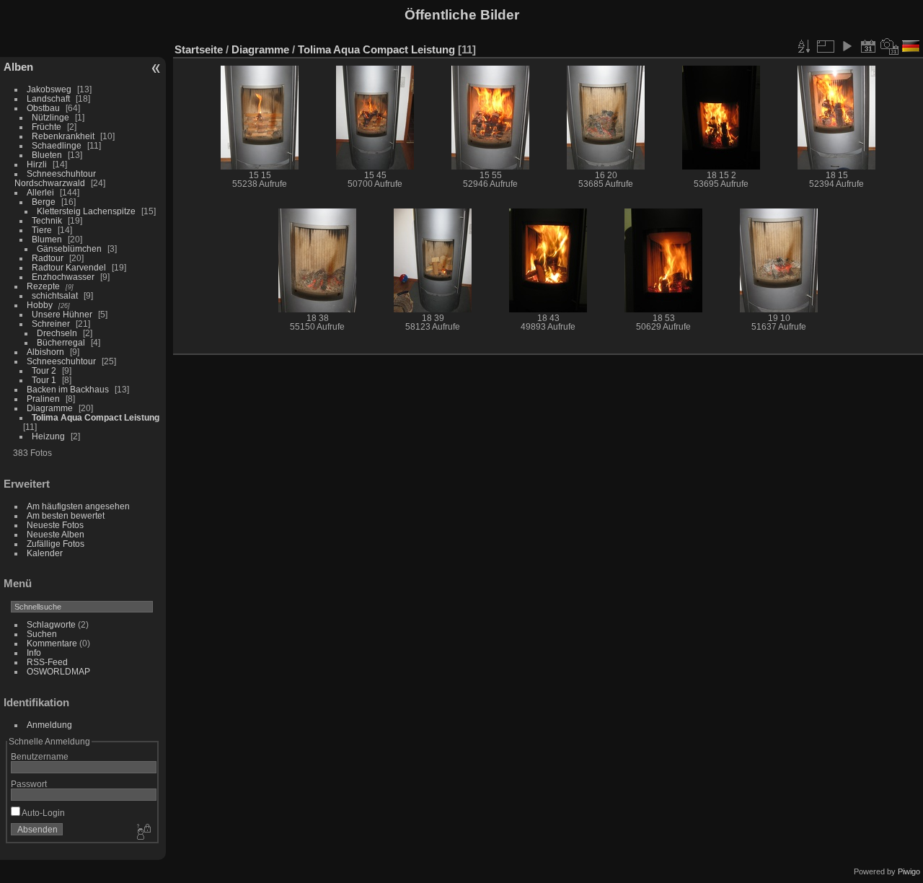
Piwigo (909, 871)
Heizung (48, 436)
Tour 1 (44, 380)
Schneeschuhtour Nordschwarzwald (55, 178)
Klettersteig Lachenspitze (86, 211)
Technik (47, 220)
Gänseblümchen (69, 248)
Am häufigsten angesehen (78, 506)
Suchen (42, 633)
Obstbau (43, 108)
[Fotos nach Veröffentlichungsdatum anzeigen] (868, 46)
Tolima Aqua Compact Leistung (95, 417)
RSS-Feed (47, 662)
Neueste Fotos (55, 525)
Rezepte (43, 286)
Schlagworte (51, 624)
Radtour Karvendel (69, 267)
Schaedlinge (56, 145)
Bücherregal (61, 342)
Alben (18, 67)
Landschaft (48, 98)
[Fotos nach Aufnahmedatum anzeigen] (889, 46)
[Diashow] (846, 46)
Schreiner (51, 323)
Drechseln (57, 333)
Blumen (47, 239)
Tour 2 (44, 370)
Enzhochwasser (63, 276)
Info (34, 652)
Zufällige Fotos (55, 543)
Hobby (40, 304)
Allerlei (40, 192)
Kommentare (52, 643)
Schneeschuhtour (61, 361)
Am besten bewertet (66, 515)
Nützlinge (50, 117)
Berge (44, 201)
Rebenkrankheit (63, 136)
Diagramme (50, 408)
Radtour (47, 258)
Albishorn (45, 351)
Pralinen (43, 398)
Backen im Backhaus (68, 389)
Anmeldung (49, 724)
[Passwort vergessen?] (142, 832)
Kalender (45, 553)
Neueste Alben (55, 534)
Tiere (42, 229)
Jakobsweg (49, 89)
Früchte (46, 126)
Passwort (29, 783)
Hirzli (37, 164)
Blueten (47, 154)
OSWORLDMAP (58, 671)
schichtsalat (55, 295)
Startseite (199, 49)
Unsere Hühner (62, 314)
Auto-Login (42, 812)
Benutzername (40, 756)
